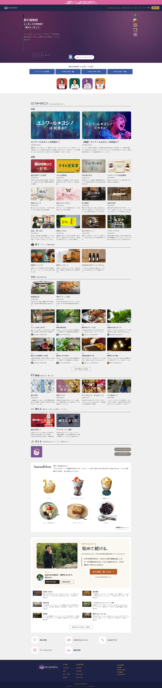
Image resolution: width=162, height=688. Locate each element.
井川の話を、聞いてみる (103, 572)
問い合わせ (122, 674)
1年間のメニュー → (122, 527)
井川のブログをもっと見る (81, 627)
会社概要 (79, 668)
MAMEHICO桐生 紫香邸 (120, 71)
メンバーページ (122, 454)
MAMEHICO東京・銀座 (68, 71)
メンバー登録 (146, 7)
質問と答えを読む (52, 582)
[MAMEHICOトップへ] (11, 7)
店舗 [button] (65, 664)
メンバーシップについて (122, 449)
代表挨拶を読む (67, 582)
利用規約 (69, 686)
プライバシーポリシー (80, 686)
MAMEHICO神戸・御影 (94, 71)
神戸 (131, 8)
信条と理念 (79, 674)
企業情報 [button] (80, 664)
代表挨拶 (79, 671)
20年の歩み (79, 677)
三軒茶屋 (123, 8)
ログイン (155, 8)
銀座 (128, 8)
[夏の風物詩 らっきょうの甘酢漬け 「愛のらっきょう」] (97, 33)
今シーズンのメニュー (60, 466)
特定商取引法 (91, 686)
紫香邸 (135, 8)
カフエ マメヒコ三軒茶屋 (42, 71)
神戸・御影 (66, 674)
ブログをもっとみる (81, 369)
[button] (135, 16)
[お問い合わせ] (140, 8)
